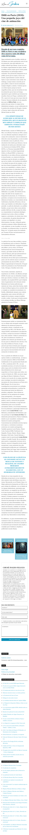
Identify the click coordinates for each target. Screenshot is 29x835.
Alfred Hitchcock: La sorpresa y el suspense (13, 734)
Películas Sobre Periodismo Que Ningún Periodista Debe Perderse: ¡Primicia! (15, 803)
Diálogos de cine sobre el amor (10, 698)
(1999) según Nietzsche (13, 683)
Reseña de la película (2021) (13, 712)
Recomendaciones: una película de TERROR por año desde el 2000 (21, 557)
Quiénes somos (6, 658)
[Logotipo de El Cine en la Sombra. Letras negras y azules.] (10, 4)
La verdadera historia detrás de (14, 700)
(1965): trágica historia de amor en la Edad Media (14, 687)
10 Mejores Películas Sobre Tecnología (12, 765)
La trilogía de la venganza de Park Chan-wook (14, 723)
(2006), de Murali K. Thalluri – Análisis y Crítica (14, 726)
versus (14, 693)
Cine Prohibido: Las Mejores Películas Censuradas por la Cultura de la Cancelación (15, 825)
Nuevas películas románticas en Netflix (7, 551)
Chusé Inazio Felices (18, 25)
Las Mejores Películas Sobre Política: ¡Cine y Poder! (15, 800)
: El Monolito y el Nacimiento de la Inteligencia (14, 731)
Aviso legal (4, 669)
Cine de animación (11, 11)
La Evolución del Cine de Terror (10, 695)
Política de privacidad (8, 672)
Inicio (2, 11)
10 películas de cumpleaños (9, 768)
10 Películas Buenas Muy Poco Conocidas (13, 777)
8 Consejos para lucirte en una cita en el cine (13, 690)
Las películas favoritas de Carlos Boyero (12, 775)
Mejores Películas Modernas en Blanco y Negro (14, 789)
